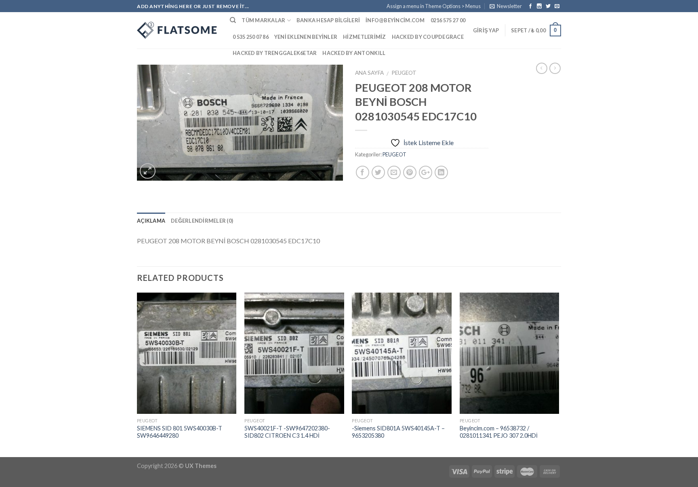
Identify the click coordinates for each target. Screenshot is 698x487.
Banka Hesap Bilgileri (328, 20)
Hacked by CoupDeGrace (428, 37)
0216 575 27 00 (448, 20)
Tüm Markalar (263, 20)
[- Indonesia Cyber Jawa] (177, 30)
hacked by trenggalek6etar (275, 53)
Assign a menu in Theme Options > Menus (434, 6)
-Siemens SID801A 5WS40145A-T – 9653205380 (398, 432)
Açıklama (151, 220)
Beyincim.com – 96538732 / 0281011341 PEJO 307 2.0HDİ (499, 432)
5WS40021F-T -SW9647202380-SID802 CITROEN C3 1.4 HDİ (287, 432)
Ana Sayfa (369, 73)
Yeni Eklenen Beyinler (305, 37)
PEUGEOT (403, 73)
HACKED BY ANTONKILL (353, 53)
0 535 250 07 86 (251, 37)
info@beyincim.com (395, 20)
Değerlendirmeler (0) (202, 220)
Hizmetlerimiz (364, 37)
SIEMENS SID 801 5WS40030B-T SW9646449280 (179, 432)
